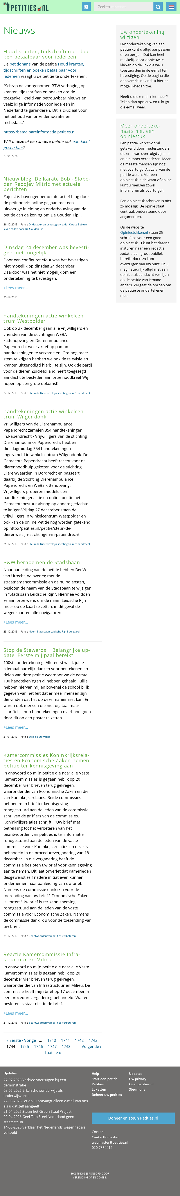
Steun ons (137, 1089)
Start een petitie (105, 1079)
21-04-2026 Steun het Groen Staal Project (38, 1111)
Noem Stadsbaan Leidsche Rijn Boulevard (54, 631)
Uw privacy (137, 1079)
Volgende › (91, 1046)
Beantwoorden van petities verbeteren (52, 936)
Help (95, 1073)
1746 (38, 1046)
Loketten (99, 1089)
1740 (51, 1040)
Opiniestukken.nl (134, 232)
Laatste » (53, 1052)
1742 (79, 1040)
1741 (65, 1040)
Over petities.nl (141, 1084)
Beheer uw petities (107, 1094)
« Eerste (13, 1040)
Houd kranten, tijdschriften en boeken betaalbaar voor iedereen (44, 70)
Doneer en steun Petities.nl (133, 1118)
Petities (98, 1084)
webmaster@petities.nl (110, 1142)
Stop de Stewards (39, 737)
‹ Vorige (29, 1040)
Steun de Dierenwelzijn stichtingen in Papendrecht (59, 393)
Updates (135, 1073)
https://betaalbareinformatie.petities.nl (40, 132)
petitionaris (20, 64)
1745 (24, 1046)
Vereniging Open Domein (90, 1177)
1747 (52, 1046)
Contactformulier (105, 1137)
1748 (66, 1046)
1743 (93, 1040)
